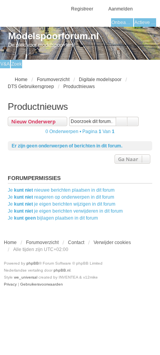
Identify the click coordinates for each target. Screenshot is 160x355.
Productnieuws (38, 106)
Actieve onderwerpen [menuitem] (145, 22)
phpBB (32, 263)
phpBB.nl (62, 270)
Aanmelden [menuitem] (120, 9)
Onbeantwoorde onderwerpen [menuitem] (122, 22)
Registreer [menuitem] (82, 9)
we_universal (25, 277)
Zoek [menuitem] (16, 64)
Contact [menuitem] (76, 242)
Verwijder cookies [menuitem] (112, 242)
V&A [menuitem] (5, 64)
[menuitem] (10, 284)
